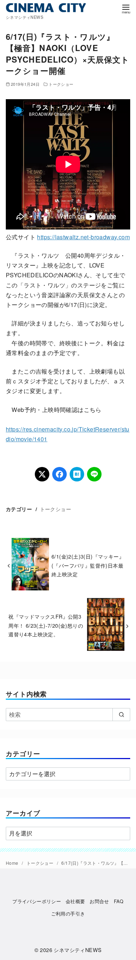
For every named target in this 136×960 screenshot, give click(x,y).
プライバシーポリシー (36, 901)
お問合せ (99, 901)
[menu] (126, 8)
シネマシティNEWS (78, 949)
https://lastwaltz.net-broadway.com (83, 237)
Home (13, 863)
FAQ (119, 901)
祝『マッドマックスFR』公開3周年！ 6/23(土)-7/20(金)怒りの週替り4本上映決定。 (45, 625)
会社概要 (75, 901)
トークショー (61, 84)
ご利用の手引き (68, 913)
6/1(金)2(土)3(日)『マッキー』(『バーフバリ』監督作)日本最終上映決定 (87, 565)
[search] (121, 714)
